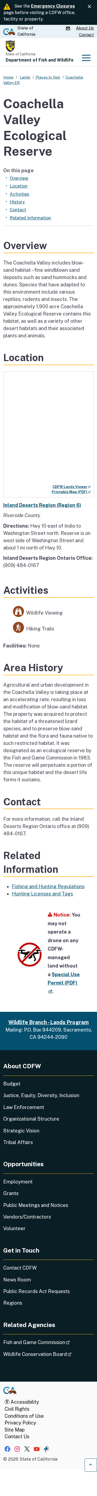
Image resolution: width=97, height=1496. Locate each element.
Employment (18, 1182)
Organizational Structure (31, 1119)
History (17, 202)
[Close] (89, 7)
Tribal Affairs (18, 1142)
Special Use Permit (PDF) (64, 983)
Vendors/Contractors (27, 1217)
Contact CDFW (20, 1268)
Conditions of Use (24, 1416)
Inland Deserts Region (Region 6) (42, 505)
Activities (19, 194)
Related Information (30, 218)
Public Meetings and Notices (35, 1205)
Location (18, 186)
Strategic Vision (21, 1131)
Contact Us (17, 1436)
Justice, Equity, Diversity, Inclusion (41, 1095)
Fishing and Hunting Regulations (48, 886)
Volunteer (14, 1228)
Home (8, 77)
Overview (19, 178)
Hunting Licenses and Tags (42, 894)
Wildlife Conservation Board (48, 1354)
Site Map (15, 1430)
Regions (12, 1303)
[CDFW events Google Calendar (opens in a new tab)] (69, 28)
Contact (86, 34)
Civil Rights (17, 1409)
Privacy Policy (20, 1423)
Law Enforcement (23, 1107)
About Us (85, 28)
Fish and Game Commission (48, 1342)
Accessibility (24, 1402)
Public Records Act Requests (36, 1291)
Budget (11, 1084)
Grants (11, 1193)
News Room (17, 1280)
